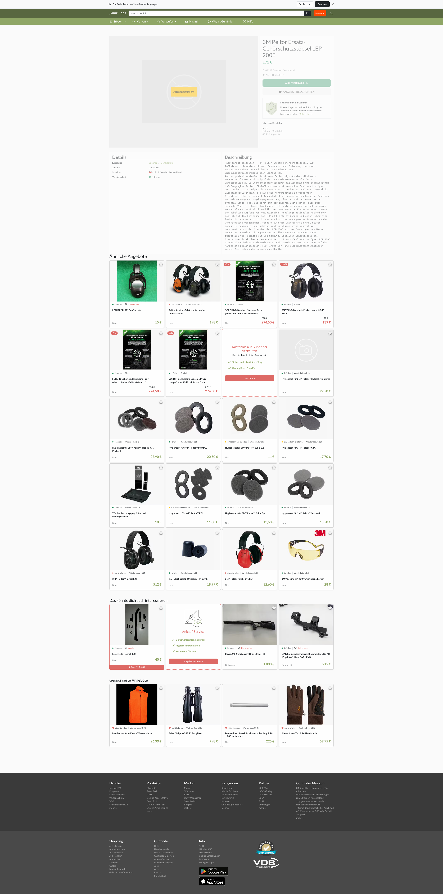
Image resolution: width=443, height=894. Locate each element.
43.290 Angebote (271, 134)
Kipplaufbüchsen (230, 791)
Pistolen (225, 801)
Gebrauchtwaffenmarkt (121, 872)
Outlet (112, 865)
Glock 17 (151, 794)
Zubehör (153, 162)
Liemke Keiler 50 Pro (157, 797)
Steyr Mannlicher (192, 797)
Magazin (194, 21)
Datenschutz (205, 852)
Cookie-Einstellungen (209, 855)
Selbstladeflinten (230, 794)
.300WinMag (265, 794)
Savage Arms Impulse (157, 807)
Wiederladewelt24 (118, 804)
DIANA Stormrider (156, 804)
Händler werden (162, 849)
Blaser (187, 794)
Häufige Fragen (206, 862)
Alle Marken (115, 846)
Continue (322, 4)
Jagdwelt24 (115, 788)
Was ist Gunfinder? (223, 21)
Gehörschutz (167, 162)
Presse (157, 872)
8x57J (262, 801)
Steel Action (190, 801)
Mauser (188, 788)
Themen (113, 862)
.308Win (263, 788)
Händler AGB (205, 849)
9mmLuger (264, 804)
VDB (265, 127)
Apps (156, 869)
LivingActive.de (117, 794)
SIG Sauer (189, 791)
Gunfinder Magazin (163, 862)
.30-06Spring (265, 791)
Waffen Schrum (116, 797)
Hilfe (250, 21)
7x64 (261, 797)
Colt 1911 (152, 801)
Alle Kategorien (117, 849)
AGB (201, 846)
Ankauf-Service (161, 859)
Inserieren (320, 13)
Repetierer (227, 788)
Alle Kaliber (115, 859)
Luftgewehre (228, 797)
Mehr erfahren (306, 114)
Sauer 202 (152, 791)
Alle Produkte (116, 852)
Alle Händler (115, 855)
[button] (330, 13)
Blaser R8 (151, 788)
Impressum (204, 859)
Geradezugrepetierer (232, 804)
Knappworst (115, 791)
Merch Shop (160, 875)
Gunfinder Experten (164, 855)
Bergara (188, 804)
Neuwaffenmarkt (117, 869)
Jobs (156, 865)
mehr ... (113, 807)
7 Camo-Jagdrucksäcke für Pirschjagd (315, 807)
